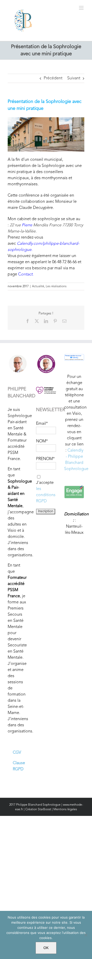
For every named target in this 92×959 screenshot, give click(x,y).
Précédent (53, 78)
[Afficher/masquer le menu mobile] (81, 7)
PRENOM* (45, 459)
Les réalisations (56, 286)
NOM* (42, 441)
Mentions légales (65, 809)
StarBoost (44, 809)
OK (46, 948)
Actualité (38, 286)
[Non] (85, 934)
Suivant (73, 78)
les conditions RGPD (45, 495)
